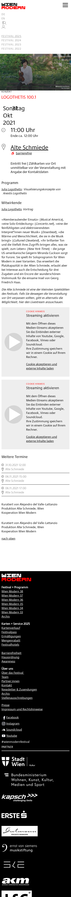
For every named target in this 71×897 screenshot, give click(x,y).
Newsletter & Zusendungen (19, 689)
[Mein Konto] (3, 28)
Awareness (8, 661)
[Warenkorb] (5, 32)
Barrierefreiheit (11, 653)
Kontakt (7, 685)
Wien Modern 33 (12, 612)
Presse (5, 705)
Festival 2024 (11, 40)
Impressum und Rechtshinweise (22, 709)
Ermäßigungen (11, 636)
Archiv (6, 616)
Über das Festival (12, 673)
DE (3, 14)
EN (3, 18)
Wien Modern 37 (12, 595)
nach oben (8, 538)
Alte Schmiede (29, 147)
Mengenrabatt (11, 640)
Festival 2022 (11, 49)
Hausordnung (10, 657)
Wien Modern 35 (12, 604)
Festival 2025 (11, 36)
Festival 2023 (11, 44)
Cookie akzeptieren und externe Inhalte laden (41, 366)
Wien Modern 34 (12, 608)
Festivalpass (9, 632)
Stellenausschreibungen (17, 698)
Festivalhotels (10, 644)
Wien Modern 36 (12, 600)
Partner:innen (11, 681)
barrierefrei (24, 153)
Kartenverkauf (11, 628)
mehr (35, 467)
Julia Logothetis (12, 189)
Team (5, 677)
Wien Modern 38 (12, 591)
